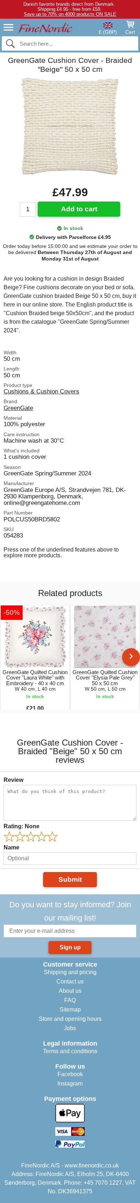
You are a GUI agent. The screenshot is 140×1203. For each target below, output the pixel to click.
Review (13, 780)
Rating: (21, 826)
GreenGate (18, 407)
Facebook (70, 1074)
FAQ (70, 1000)
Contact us (70, 981)
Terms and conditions (70, 1051)
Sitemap (70, 1009)
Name (11, 847)
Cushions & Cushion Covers (41, 391)
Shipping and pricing (70, 972)
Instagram (70, 1083)
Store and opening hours (70, 1019)
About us (70, 991)
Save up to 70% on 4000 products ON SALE (70, 14)
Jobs (70, 1028)
